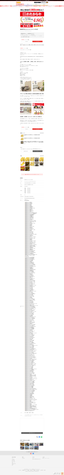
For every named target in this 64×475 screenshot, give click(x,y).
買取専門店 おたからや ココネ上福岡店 (29, 386)
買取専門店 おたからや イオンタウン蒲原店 (29, 312)
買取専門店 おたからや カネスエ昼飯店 (29, 294)
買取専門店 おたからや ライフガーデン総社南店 (30, 243)
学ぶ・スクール (13, 461)
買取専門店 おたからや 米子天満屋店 (29, 283)
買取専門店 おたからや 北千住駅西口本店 (29, 262)
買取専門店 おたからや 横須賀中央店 (29, 209)
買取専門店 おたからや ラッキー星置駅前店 (29, 342)
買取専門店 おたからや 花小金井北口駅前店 (29, 257)
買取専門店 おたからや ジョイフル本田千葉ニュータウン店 (31, 345)
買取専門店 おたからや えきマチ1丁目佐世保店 (30, 390)
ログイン (39, 2)
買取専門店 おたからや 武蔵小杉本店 (29, 330)
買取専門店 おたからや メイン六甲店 (29, 298)
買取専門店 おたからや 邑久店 (28, 403)
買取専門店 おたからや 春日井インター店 (29, 405)
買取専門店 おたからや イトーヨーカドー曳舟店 (30, 280)
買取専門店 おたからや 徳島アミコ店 (29, 277)
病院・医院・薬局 (13, 463)
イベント (33, 458)
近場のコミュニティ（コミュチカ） (45, 458)
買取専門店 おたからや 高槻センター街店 (29, 347)
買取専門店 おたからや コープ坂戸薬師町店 (29, 328)
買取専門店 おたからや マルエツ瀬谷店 (29, 259)
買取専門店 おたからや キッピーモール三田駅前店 (30, 269)
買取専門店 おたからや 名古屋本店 (28, 309)
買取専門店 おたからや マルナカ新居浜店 (29, 258)
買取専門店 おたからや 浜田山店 (28, 222)
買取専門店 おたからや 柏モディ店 (28, 237)
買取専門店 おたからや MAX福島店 (28, 297)
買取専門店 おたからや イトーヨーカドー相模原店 (30, 307)
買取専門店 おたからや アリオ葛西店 (29, 315)
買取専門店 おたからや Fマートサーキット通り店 (30, 324)
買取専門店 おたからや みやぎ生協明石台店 (29, 349)
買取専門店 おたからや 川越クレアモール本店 (30, 245)
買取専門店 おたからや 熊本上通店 (28, 376)
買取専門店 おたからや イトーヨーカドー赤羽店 (30, 282)
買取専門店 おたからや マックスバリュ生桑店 (30, 299)
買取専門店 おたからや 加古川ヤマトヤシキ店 (30, 276)
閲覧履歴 (36, 2)
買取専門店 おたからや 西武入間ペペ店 (29, 410)
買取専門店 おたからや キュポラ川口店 (29, 231)
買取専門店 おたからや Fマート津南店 (29, 350)
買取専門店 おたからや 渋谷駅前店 (28, 395)
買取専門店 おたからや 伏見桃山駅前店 (29, 265)
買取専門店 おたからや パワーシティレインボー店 (30, 220)
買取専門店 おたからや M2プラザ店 (28, 291)
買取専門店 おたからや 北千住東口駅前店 (29, 214)
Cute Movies (23, 458)
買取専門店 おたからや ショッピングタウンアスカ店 (30, 311)
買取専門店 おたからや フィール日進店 (29, 361)
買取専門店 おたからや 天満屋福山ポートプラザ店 (30, 375)
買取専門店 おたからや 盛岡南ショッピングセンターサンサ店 (31, 305)
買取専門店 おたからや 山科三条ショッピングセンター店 (31, 378)
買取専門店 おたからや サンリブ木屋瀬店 (29, 391)
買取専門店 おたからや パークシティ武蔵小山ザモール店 (31, 212)
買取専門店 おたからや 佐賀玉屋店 (28, 339)
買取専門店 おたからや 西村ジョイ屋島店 (29, 359)
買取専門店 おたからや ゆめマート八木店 (29, 344)
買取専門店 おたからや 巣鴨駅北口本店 (29, 242)
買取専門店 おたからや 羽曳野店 (28, 397)
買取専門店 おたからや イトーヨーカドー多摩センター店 (31, 254)
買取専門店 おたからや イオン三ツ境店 (29, 232)
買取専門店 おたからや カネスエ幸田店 (29, 313)
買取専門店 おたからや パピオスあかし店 (29, 314)
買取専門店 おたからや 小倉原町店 (28, 274)
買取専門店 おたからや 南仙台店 (28, 407)
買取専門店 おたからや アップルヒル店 (29, 392)
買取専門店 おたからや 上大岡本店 (28, 203)
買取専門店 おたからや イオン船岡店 (29, 260)
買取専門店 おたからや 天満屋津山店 (29, 279)
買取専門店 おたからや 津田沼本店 (28, 358)
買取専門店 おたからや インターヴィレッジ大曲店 (30, 266)
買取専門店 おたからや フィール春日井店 (29, 275)
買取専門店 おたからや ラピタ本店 (28, 354)
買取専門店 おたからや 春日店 (28, 400)
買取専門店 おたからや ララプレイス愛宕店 (29, 346)
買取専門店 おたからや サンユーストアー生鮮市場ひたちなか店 (31, 409)
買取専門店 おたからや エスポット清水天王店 (30, 360)
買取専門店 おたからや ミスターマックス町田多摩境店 (30, 213)
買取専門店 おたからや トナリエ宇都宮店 (29, 271)
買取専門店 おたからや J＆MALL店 (28, 329)
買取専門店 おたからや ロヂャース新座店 (29, 371)
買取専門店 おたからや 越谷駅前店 (28, 223)
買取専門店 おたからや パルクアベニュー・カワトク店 (30, 377)
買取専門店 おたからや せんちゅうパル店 (29, 379)
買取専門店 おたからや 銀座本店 (28, 230)
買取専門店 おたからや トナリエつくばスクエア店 (30, 308)
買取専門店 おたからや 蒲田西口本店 (29, 249)
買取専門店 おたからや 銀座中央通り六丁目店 (30, 286)
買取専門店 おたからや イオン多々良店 (29, 301)
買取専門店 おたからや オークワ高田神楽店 (29, 352)
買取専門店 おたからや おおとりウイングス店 (30, 322)
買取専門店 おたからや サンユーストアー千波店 (30, 398)
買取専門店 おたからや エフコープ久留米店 (29, 384)
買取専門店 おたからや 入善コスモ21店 (29, 325)
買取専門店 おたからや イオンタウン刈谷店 (29, 296)
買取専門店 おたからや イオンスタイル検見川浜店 (30, 388)
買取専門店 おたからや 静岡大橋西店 (29, 227)
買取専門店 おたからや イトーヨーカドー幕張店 (30, 250)
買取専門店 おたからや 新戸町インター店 (29, 396)
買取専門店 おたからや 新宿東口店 (28, 225)
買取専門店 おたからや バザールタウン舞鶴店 (30, 356)
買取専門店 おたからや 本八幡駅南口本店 (29, 216)
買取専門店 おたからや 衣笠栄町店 (28, 208)
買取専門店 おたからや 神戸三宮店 (28, 394)
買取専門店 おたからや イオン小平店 (29, 292)
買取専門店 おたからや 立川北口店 (28, 224)
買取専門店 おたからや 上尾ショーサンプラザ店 (30, 248)
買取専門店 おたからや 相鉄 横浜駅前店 (29, 210)
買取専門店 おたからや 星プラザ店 (28, 273)
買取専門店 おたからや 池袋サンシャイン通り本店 (30, 246)
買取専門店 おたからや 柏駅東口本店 (29, 290)
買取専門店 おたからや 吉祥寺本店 (28, 241)
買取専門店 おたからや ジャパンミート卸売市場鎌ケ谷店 (31, 399)
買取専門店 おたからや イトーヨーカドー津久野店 (30, 252)
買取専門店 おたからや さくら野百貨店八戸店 (30, 278)
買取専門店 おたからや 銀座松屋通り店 (29, 206)
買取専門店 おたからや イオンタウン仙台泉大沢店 (30, 348)
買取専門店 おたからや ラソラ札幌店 (29, 284)
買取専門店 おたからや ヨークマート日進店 (29, 381)
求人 (12, 465)
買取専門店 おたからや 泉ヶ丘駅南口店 (29, 310)
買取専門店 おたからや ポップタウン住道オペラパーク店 (31, 303)
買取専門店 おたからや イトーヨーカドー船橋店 (30, 281)
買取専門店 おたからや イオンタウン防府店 (29, 320)
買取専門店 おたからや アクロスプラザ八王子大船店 (30, 363)
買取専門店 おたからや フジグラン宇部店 (29, 295)
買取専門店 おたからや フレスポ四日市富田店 (30, 362)
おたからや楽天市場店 (26, 200)
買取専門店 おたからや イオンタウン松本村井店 (30, 264)
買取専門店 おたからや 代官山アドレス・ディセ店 (30, 316)
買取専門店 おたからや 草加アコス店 (29, 218)
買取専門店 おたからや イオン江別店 (29, 368)
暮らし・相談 (13, 460)
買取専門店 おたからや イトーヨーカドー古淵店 (30, 229)
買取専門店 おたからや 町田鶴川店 (28, 239)
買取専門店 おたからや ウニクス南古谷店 (29, 317)
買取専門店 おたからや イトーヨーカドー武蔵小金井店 (30, 244)
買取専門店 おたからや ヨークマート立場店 (29, 373)
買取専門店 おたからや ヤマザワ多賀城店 (29, 383)
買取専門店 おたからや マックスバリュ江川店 (30, 357)
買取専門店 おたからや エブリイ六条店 (29, 366)
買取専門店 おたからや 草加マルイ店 (29, 332)
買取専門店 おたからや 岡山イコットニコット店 (30, 300)
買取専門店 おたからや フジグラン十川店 (29, 228)
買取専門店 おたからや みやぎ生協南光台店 (29, 327)
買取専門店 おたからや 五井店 (28, 211)
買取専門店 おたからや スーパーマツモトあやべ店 (30, 343)
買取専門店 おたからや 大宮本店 (28, 261)
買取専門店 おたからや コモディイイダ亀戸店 (30, 337)
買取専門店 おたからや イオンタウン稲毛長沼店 (30, 293)
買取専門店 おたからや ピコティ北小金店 (29, 263)
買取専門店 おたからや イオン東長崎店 (29, 367)
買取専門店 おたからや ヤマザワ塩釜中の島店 (30, 408)
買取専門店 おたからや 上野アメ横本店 (29, 235)
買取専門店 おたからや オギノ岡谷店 (29, 364)
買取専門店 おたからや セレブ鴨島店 (29, 333)
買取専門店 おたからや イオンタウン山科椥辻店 (30, 380)
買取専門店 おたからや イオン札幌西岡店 (29, 369)
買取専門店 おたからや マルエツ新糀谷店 (29, 233)
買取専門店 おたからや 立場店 (28, 205)
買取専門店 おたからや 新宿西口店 (28, 207)
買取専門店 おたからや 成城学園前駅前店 (29, 215)
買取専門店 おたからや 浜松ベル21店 (29, 288)
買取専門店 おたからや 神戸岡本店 (28, 267)
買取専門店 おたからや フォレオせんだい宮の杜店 (30, 326)
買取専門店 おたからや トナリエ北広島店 (29, 335)
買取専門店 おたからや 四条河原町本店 (29, 247)
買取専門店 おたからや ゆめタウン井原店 (29, 340)
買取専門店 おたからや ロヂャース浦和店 (29, 365)
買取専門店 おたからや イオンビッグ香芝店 (29, 226)
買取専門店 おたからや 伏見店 (28, 401)
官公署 (12, 464)
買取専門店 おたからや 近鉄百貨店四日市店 (29, 393)
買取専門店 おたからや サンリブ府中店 (29, 331)
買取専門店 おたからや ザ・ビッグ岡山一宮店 (30, 318)
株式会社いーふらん (27, 256)
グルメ (12, 458)
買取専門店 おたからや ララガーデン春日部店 (30, 382)
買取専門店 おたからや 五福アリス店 (29, 341)
